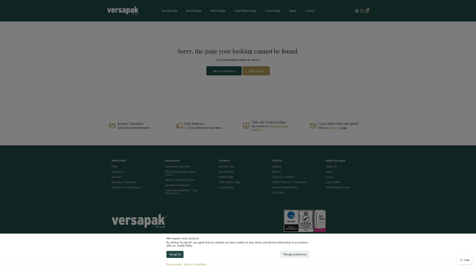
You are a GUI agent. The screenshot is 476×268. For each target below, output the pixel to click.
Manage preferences (295, 254)
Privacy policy (174, 264)
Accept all (175, 254)
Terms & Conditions (195, 264)
